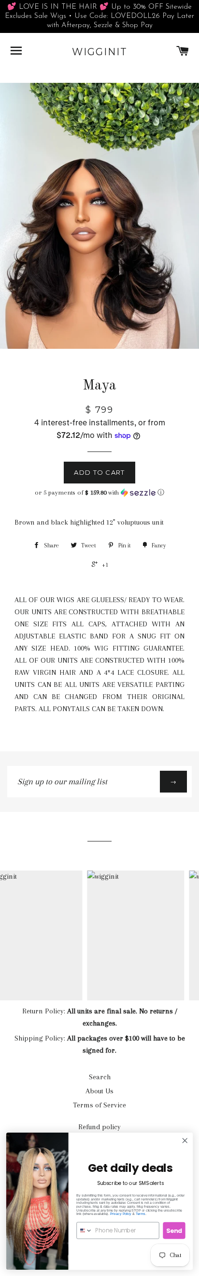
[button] (99, 492)
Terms (140, 1214)
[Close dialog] (184, 1140)
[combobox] (84, 1230)
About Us (99, 1091)
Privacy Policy (120, 1214)
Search (100, 1077)
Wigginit (100, 52)
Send (174, 1230)
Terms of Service (99, 1105)
